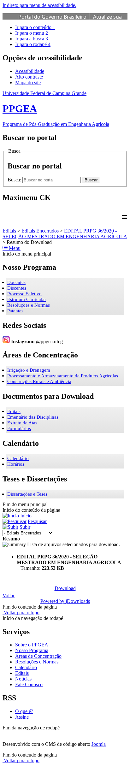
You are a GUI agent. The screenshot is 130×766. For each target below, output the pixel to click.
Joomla (99, 744)
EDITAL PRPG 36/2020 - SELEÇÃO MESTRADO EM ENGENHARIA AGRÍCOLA (65, 233)
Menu (14, 248)
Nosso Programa (31, 650)
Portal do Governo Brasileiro (52, 16)
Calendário (18, 458)
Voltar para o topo (21, 612)
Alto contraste (29, 77)
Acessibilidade (29, 71)
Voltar (9, 595)
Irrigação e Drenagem (28, 370)
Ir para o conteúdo (35, 27)
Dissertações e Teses (27, 494)
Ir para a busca (31, 38)
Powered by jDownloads (65, 601)
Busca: (15, 179)
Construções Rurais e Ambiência (39, 381)
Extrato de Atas (22, 422)
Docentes (16, 282)
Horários (15, 464)
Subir (25, 527)
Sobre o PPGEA (31, 644)
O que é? (24, 711)
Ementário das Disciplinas (32, 417)
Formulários (19, 428)
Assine (22, 717)
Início (26, 515)
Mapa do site (28, 82)
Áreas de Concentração (38, 656)
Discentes (16, 288)
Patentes (15, 310)
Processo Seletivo (24, 293)
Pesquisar (37, 521)
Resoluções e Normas (28, 305)
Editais (9, 230)
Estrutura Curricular (26, 299)
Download (65, 588)
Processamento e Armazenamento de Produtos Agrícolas (62, 375)
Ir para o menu (31, 33)
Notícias (23, 678)
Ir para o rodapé (32, 44)
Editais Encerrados (40, 230)
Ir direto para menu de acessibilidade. (39, 5)
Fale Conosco (29, 684)
